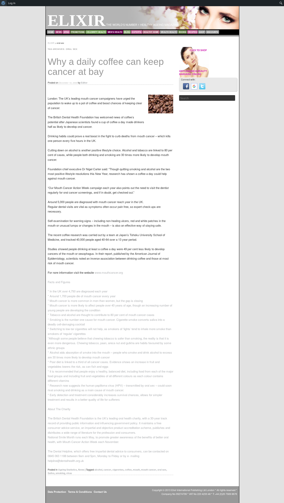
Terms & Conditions (80, 492)
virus (69, 473)
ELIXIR (76, 20)
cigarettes (118, 469)
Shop (202, 32)
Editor (84, 82)
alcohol (98, 469)
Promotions (77, 32)
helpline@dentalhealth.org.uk (66, 461)
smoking (60, 473)
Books (182, 32)
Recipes (192, 32)
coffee (128, 469)
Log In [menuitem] (11, 3)
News (59, 32)
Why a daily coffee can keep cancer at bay (106, 67)
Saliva (51, 473)
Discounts (212, 32)
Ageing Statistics (67, 469)
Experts (136, 32)
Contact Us (100, 492)
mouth (136, 469)
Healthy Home (151, 32)
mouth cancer (148, 469)
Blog (127, 32)
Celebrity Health (96, 32)
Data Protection (57, 492)
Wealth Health (169, 32)
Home (51, 32)
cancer (107, 469)
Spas (66, 32)
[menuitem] (3, 3)
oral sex (161, 469)
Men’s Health (115, 32)
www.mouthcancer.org (109, 272)
